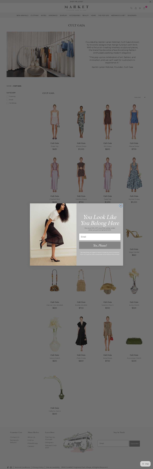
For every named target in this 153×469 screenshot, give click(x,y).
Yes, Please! (100, 245)
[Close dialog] (121, 205)
